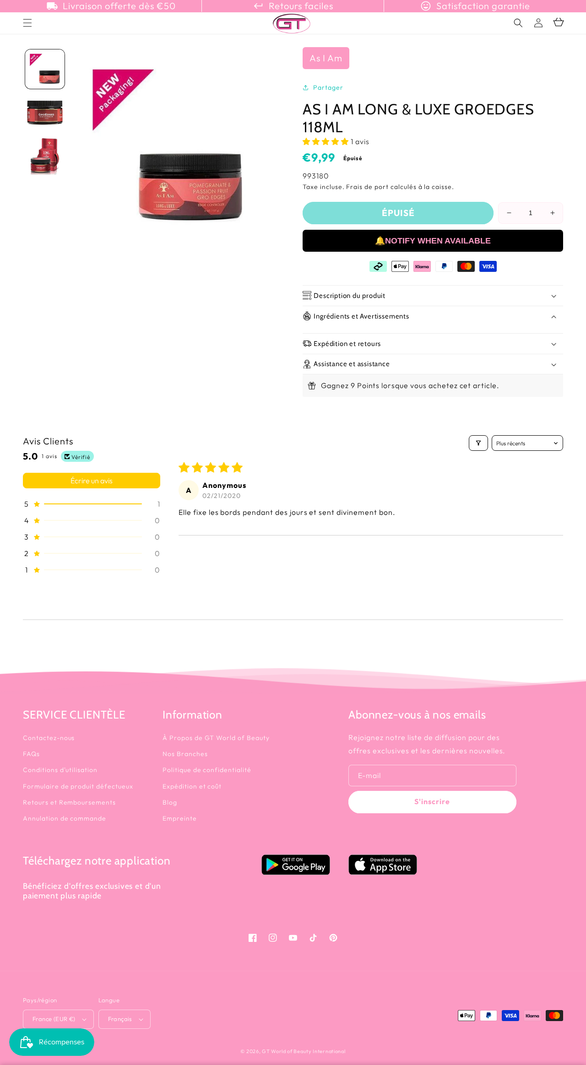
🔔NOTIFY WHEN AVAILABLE (433, 240)
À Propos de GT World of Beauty (216, 738)
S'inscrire (432, 801)
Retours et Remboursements (69, 802)
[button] (518, 23)
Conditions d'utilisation (60, 770)
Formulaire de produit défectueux (78, 786)
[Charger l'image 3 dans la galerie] (45, 156)
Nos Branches (185, 754)
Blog (170, 802)
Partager (328, 87)
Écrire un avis (92, 480)
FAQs (31, 754)
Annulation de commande (64, 818)
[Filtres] (478, 443)
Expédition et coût (192, 786)
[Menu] (27, 23)
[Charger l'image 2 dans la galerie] (45, 112)
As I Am (325, 58)
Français (120, 1018)
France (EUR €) (54, 1018)
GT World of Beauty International (303, 1051)
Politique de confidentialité (207, 770)
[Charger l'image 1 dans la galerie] (45, 69)
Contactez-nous (49, 738)
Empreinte (180, 818)
